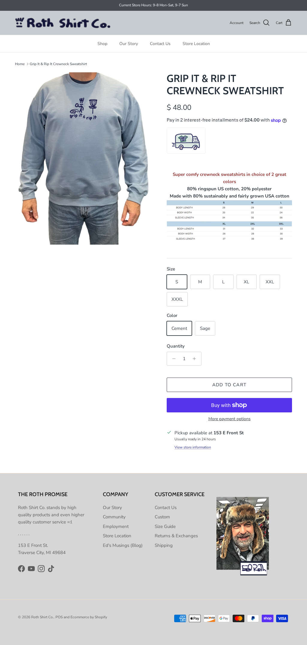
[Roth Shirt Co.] (63, 23)
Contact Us (160, 44)
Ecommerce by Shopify (88, 617)
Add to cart (229, 385)
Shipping (164, 545)
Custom (162, 517)
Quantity (176, 346)
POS (59, 617)
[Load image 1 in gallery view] (84, 158)
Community (114, 517)
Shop (102, 44)
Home (20, 64)
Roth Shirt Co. (42, 617)
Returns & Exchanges (176, 536)
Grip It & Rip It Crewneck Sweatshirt (58, 64)
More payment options (229, 419)
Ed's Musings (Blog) (123, 545)
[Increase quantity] (196, 358)
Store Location (196, 44)
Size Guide (165, 526)
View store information (192, 447)
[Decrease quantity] (172, 358)
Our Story (128, 44)
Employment (116, 526)
